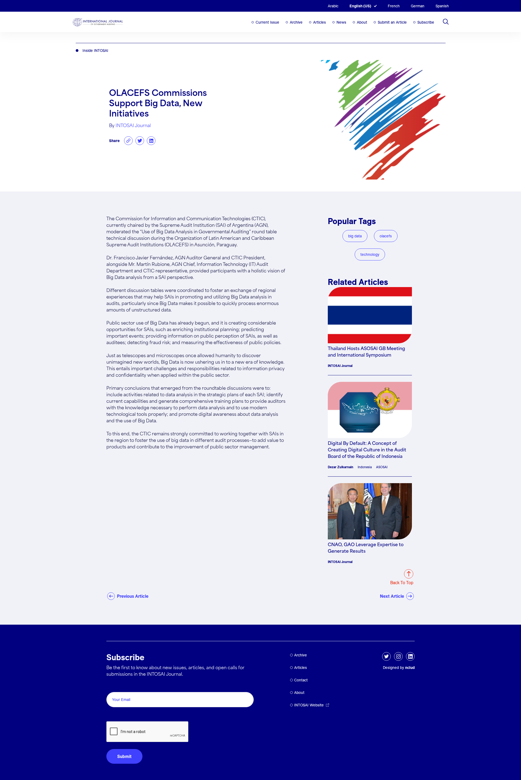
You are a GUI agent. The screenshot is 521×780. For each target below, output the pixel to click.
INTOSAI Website (309, 705)
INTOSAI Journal (133, 126)
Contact (301, 680)
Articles (319, 22)
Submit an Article (392, 22)
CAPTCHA (119, 715)
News (341, 22)
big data (355, 236)
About (362, 22)
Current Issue (267, 22)
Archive (296, 22)
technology (369, 254)
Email (113, 685)
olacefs (386, 236)
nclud (410, 667)
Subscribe (425, 22)
